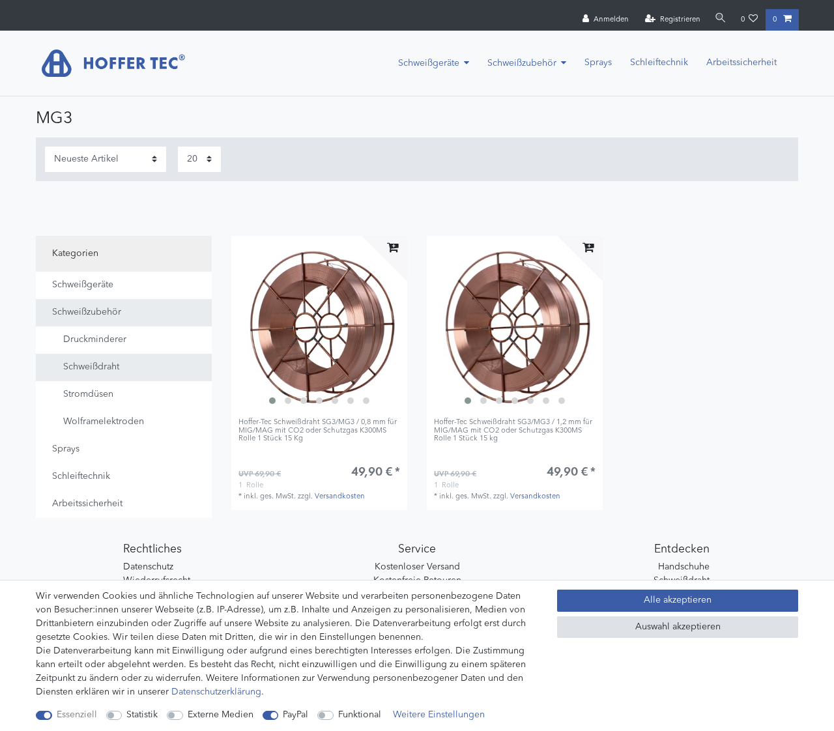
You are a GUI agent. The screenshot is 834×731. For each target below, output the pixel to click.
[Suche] (721, 19)
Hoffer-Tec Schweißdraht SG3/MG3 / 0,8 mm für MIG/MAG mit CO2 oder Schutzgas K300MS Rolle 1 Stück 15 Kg (317, 430)
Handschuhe (684, 566)
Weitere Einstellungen (439, 714)
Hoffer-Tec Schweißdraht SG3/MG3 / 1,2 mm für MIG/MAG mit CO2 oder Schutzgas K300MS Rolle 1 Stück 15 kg (513, 430)
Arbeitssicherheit (741, 62)
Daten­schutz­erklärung (216, 691)
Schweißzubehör (521, 63)
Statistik (142, 714)
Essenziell (77, 714)
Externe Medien (220, 714)
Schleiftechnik (659, 62)
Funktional (359, 714)
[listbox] (319, 324)
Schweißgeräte (428, 63)
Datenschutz (148, 566)
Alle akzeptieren (678, 600)
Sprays (598, 62)
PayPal (295, 714)
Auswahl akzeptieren (678, 626)
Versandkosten (340, 496)
